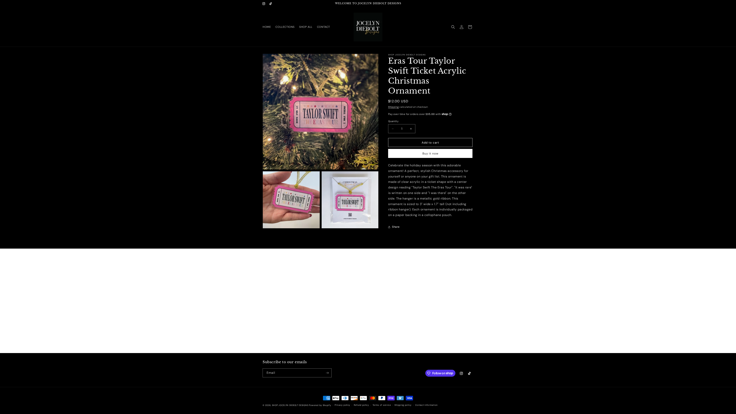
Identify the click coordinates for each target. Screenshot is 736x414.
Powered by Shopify (320, 405)
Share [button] (396, 226)
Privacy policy (342, 405)
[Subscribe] (327, 372)
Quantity (393, 121)
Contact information (426, 405)
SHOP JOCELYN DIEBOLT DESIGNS (290, 405)
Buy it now (430, 153)
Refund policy (361, 405)
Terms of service (382, 405)
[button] (453, 27)
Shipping (393, 106)
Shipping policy (403, 405)
